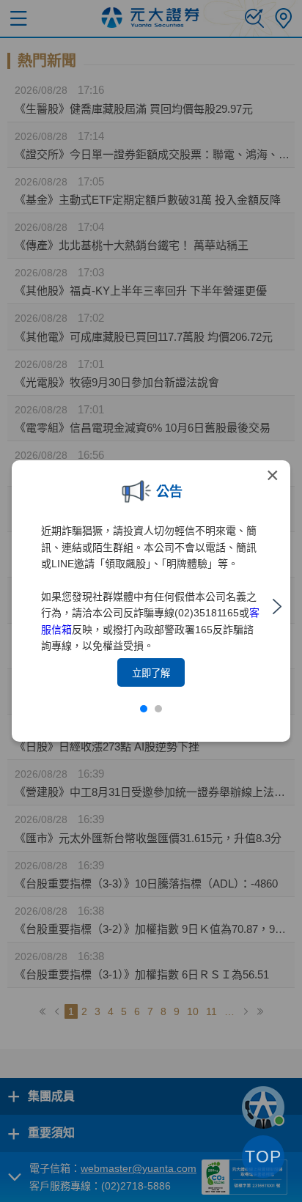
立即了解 (151, 673)
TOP (263, 1156)
